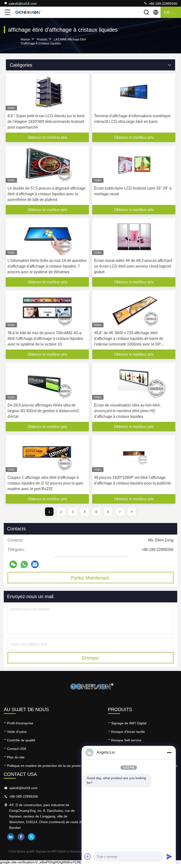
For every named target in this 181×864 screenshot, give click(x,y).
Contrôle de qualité (21, 740)
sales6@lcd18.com (22, 3)
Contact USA (16, 749)
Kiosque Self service (126, 740)
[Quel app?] (24, 564)
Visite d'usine (17, 732)
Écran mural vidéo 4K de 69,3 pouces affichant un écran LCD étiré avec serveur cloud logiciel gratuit (133, 266)
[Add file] (87, 856)
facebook (21, 836)
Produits (42, 39)
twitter (31, 836)
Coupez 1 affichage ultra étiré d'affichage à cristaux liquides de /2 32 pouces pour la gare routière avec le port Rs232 (45, 483)
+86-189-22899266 (162, 3)
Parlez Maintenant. (90, 577)
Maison (25, 39)
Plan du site (16, 757)
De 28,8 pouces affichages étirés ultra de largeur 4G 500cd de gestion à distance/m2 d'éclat (43, 411)
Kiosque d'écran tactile (128, 732)
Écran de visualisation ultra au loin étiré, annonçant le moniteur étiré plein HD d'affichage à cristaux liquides (127, 411)
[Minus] (169, 752)
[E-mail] (35, 564)
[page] (120, 511)
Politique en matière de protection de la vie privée (44, 766)
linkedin (10, 836)
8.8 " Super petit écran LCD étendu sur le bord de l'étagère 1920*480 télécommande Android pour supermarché (46, 121)
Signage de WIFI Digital (128, 723)
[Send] (169, 856)
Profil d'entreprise (20, 723)
